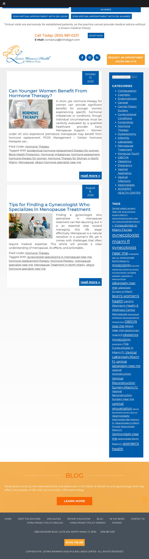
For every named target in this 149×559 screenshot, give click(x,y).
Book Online (74, 542)
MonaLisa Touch (128, 153)
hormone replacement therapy (29, 261)
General (123, 102)
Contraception (127, 91)
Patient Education (78, 519)
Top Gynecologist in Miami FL (122, 348)
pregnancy (117, 344)
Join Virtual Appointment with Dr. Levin (40, 16)
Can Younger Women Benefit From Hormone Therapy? (48, 93)
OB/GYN (123, 157)
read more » (90, 175)
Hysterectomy (127, 134)
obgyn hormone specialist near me (58, 162)
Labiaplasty (125, 141)
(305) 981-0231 (107, 532)
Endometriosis (127, 98)
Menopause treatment (131, 318)
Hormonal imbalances (55, 154)
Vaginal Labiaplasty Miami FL (125, 356)
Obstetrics (124, 161)
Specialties (54, 519)
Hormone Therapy (37, 146)
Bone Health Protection (24, 154)
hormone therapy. (62, 261)
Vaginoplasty (126, 185)
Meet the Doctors (29, 519)
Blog (100, 519)
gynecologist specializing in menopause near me (59, 257)
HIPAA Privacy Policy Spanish (88, 523)
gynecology (121, 265)
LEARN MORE (74, 501)
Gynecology (125, 122)
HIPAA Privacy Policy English (45, 523)
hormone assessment (85, 154)
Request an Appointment (125, 57)
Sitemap (117, 523)
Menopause (26, 162)
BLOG (75, 475)
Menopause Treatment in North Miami (59, 265)
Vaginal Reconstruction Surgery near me (123, 395)
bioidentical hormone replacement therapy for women (63, 150)
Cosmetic (124, 94)
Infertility (123, 138)
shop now (96, 35)
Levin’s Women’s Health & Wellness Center (125, 306)
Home (8, 519)
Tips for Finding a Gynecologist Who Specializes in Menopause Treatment (50, 207)
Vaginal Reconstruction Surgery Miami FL (125, 382)
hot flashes (131, 273)
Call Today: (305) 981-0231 (57, 35)
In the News (117, 519)
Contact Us (138, 519)
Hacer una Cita (125, 61)
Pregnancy (125, 165)
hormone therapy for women (28, 158)
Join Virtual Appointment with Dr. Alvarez (101, 16)
